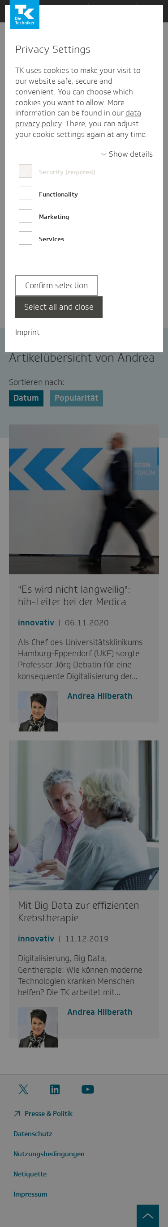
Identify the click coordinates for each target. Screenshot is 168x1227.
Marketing (54, 217)
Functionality (58, 194)
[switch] (127, 154)
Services (51, 239)
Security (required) (67, 172)
